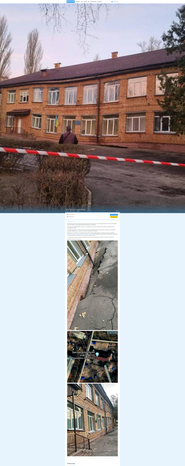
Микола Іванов (71, 214)
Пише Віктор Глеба (70, 221)
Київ (79, 211)
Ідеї (89, 1)
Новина (67, 211)
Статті (81, 1)
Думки (85, 1)
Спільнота (99, 1)
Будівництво (73, 211)
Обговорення (93, 1)
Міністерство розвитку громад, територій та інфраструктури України (80, 234)
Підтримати (114, 214)
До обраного (114, 216)
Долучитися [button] (115, 1)
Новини (78, 1)
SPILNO (71, 2)
